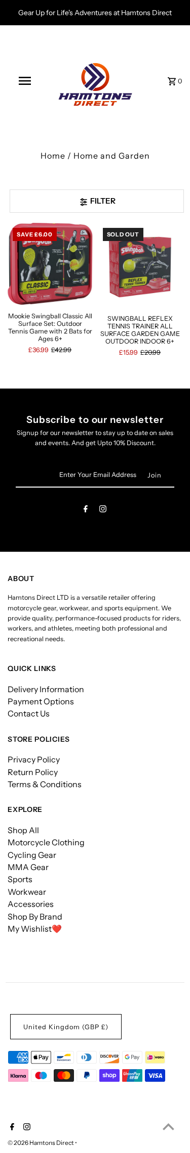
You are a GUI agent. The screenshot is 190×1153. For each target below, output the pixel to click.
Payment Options (41, 701)
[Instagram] (102, 510)
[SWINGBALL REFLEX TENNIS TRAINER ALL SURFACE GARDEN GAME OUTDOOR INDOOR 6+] (140, 265)
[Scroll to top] (168, 1126)
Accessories (31, 904)
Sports (20, 879)
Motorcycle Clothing (46, 842)
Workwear (27, 892)
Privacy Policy (34, 759)
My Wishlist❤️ (35, 929)
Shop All (23, 830)
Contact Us (29, 713)
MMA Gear (28, 867)
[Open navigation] (24, 80)
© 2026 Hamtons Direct (41, 1142)
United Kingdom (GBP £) (65, 1027)
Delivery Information (46, 689)
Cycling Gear (32, 855)
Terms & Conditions (45, 784)
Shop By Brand (35, 916)
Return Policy (33, 772)
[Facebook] (86, 510)
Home (53, 156)
